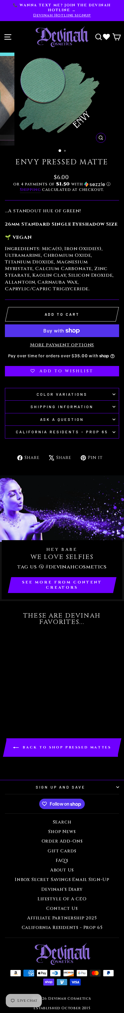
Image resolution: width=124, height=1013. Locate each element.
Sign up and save (61, 787)
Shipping (30, 189)
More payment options (62, 345)
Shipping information (62, 406)
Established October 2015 (62, 1008)
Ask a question (62, 419)
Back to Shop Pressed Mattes (66, 747)
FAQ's (62, 861)
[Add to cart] (11, 640)
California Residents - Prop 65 (62, 432)
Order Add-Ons (62, 841)
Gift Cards (62, 851)
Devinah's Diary (61, 889)
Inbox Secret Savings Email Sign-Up (62, 880)
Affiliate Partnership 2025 (62, 918)
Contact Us (62, 909)
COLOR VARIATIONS (62, 394)
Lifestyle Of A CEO (62, 899)
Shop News (62, 832)
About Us (62, 870)
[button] (62, 184)
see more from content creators (62, 585)
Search (62, 822)
